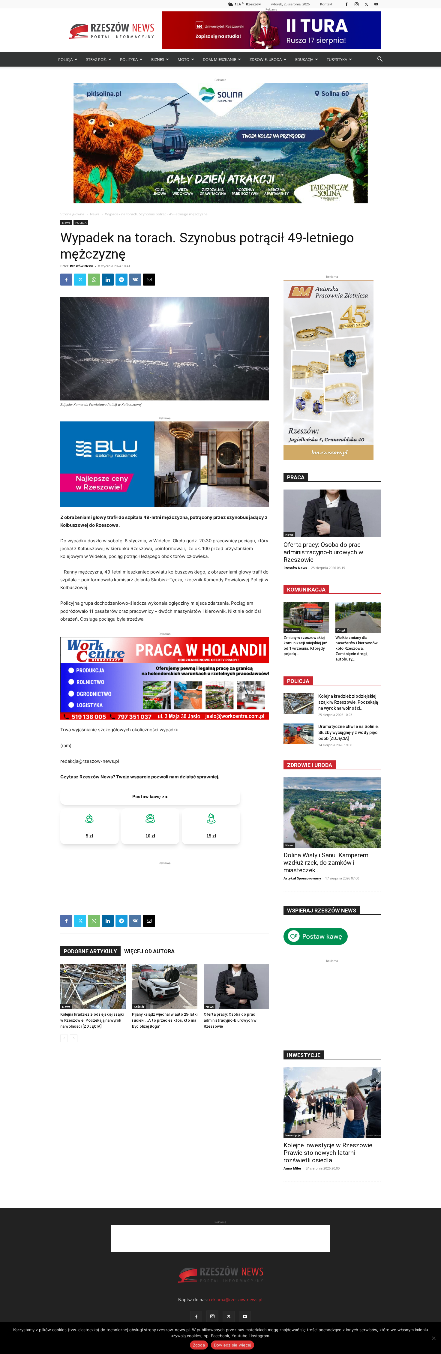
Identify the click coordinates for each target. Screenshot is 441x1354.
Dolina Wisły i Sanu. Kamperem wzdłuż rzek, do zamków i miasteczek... (326, 863)
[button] (380, 60)
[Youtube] (376, 4)
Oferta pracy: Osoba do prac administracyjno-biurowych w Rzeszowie (230, 1020)
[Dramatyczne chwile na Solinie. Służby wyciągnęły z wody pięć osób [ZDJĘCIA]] (299, 733)
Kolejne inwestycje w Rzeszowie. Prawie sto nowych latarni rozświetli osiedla (329, 1153)
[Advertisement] (164, 875)
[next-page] (73, 1038)
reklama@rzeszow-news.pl (235, 1299)
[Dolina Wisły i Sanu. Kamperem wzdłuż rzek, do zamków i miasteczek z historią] (332, 812)
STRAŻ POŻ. (96, 59)
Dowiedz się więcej (232, 1345)
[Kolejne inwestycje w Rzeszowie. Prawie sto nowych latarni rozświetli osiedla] (332, 1102)
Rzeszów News (81, 266)
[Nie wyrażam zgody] (433, 1338)
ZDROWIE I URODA (309, 765)
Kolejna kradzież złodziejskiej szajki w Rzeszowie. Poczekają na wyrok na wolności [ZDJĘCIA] (92, 1020)
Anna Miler (293, 1168)
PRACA (295, 477)
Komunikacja (306, 589)
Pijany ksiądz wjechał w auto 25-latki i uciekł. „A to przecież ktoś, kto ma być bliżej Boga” (164, 1020)
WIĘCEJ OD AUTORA (149, 951)
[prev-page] (64, 1038)
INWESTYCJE (303, 1055)
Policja (298, 681)
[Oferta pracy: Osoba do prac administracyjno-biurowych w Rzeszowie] (236, 986)
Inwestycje (293, 1135)
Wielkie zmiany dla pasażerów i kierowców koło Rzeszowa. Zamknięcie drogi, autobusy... (356, 648)
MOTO (183, 59)
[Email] (149, 280)
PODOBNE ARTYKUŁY (90, 951)
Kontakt (326, 4)
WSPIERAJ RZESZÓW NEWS (321, 910)
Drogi (341, 630)
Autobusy (292, 630)
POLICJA (65, 59)
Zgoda (199, 1345)
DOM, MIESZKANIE (219, 59)
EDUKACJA (304, 59)
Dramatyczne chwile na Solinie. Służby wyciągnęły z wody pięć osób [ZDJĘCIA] (348, 732)
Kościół (139, 1007)
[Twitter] (366, 4)
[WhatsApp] (94, 280)
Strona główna (72, 214)
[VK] (135, 280)
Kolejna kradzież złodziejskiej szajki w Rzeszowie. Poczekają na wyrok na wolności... (348, 702)
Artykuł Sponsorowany (302, 878)
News (94, 214)
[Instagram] (356, 4)
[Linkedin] (108, 280)
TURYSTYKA (337, 59)
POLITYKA (129, 59)
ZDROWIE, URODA (266, 59)
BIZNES (157, 59)
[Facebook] (346, 4)
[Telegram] (122, 280)
